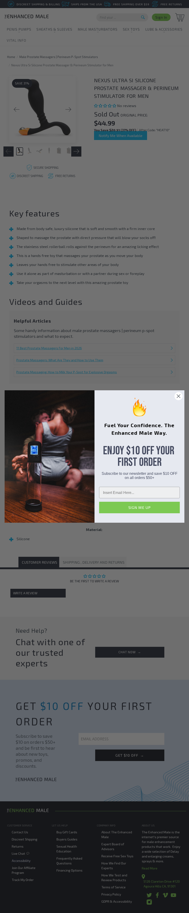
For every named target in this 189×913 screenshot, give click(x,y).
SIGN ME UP (139, 507)
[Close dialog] (178, 396)
